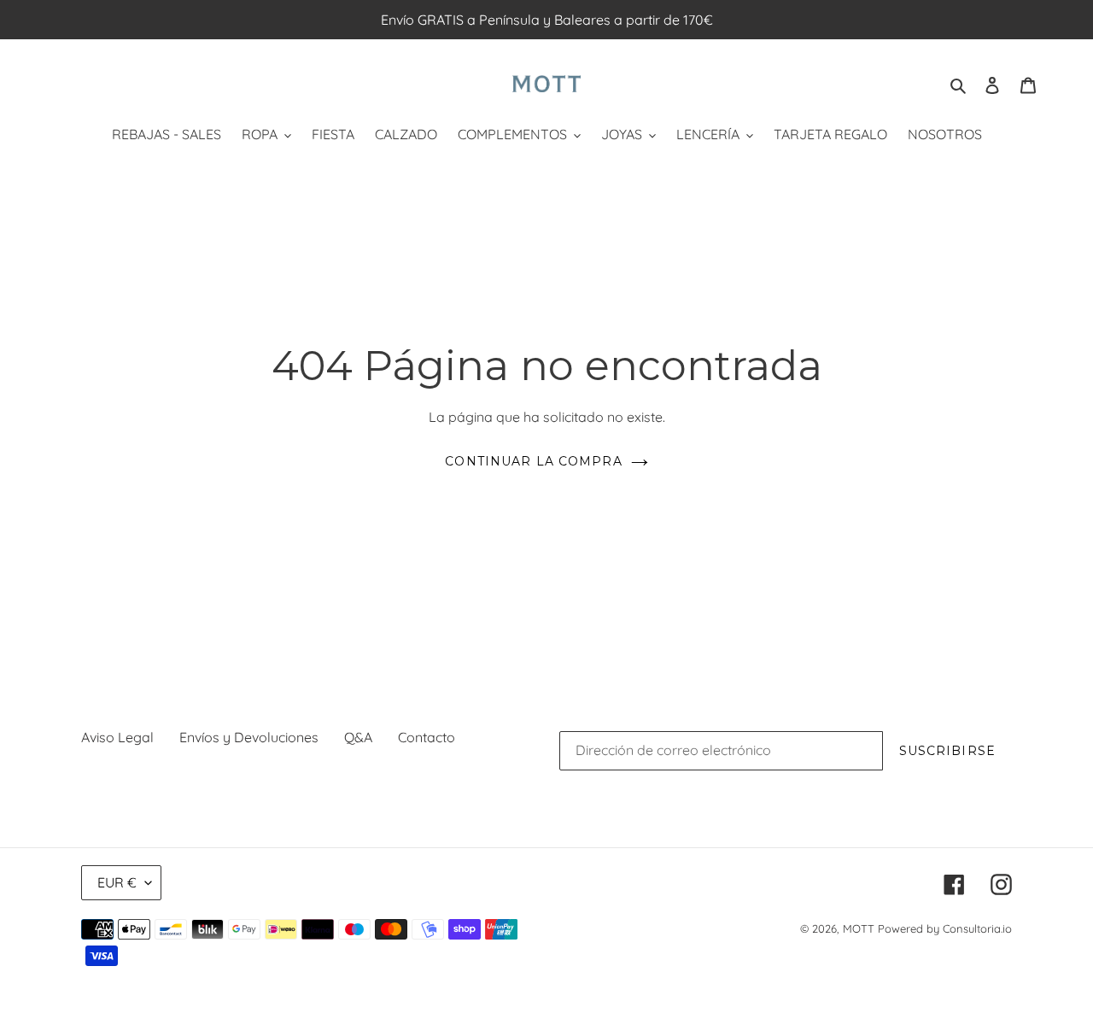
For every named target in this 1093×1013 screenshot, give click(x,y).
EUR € (117, 882)
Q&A (358, 737)
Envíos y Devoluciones (249, 737)
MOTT (858, 928)
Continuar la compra (533, 461)
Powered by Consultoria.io (945, 928)
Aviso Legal (117, 737)
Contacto (426, 737)
